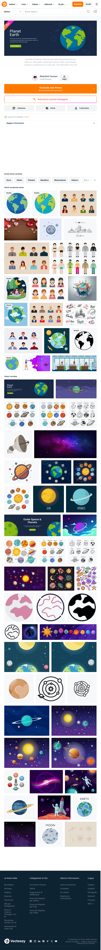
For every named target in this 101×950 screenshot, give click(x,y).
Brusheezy (8, 884)
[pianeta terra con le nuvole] (15, 313)
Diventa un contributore (65, 896)
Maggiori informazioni (15, 122)
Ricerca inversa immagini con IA (10, 912)
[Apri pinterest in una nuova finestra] (43, 940)
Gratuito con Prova (51, 89)
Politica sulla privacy (87, 941)
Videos (35, 4)
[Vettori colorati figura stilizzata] (74, 257)
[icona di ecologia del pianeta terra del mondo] (17, 203)
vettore (74, 179)
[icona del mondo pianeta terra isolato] (45, 203)
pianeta (31, 179)
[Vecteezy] (4, 4)
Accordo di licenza (38, 884)
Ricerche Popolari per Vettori (37, 898)
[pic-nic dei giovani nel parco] (16, 287)
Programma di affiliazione (36, 892)
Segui (64, 79)
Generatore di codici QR (10, 926)
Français (89, 899)
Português (90, 891)
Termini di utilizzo (70, 941)
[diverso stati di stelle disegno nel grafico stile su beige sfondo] (81, 833)
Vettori (12, 4)
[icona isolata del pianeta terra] (12, 363)
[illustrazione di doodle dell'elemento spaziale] (86, 578)
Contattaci (64, 887)
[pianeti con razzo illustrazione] (16, 781)
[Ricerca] (88, 11)
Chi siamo (64, 891)
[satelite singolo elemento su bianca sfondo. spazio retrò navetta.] (18, 443)
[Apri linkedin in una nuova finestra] (39, 940)
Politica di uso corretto (84, 942)
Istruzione (8, 899)
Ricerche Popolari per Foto (37, 904)
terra (8, 179)
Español (89, 887)
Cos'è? (26, 117)
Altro (88, 903)
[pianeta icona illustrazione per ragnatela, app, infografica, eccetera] (19, 606)
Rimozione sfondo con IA (10, 920)
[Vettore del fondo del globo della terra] (56, 340)
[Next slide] (90, 179)
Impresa (8, 895)
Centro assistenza (68, 884)
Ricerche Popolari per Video (37, 910)
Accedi (88, 4)
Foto (24, 4)
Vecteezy (8, 887)
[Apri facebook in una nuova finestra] (31, 940)
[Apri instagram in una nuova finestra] (35, 940)
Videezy (7, 891)
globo (19, 179)
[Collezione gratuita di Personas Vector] (78, 203)
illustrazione (60, 179)
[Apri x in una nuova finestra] (52, 940)
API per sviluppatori (9, 904)
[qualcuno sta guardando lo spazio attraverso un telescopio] (36, 363)
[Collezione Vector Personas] (26, 257)
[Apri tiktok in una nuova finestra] (48, 940)
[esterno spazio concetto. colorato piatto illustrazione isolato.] (74, 720)
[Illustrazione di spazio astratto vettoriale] (80, 524)
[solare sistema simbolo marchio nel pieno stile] (50, 688)
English (89, 884)
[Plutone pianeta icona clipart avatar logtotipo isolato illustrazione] (19, 688)
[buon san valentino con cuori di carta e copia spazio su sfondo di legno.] (20, 229)
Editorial (48, 4)
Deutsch (89, 895)
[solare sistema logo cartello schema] (82, 688)
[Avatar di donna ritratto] (48, 287)
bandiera (45, 179)
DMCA (32, 887)
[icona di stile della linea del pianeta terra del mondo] (84, 340)
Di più (61, 4)
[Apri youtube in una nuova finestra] (56, 940)
